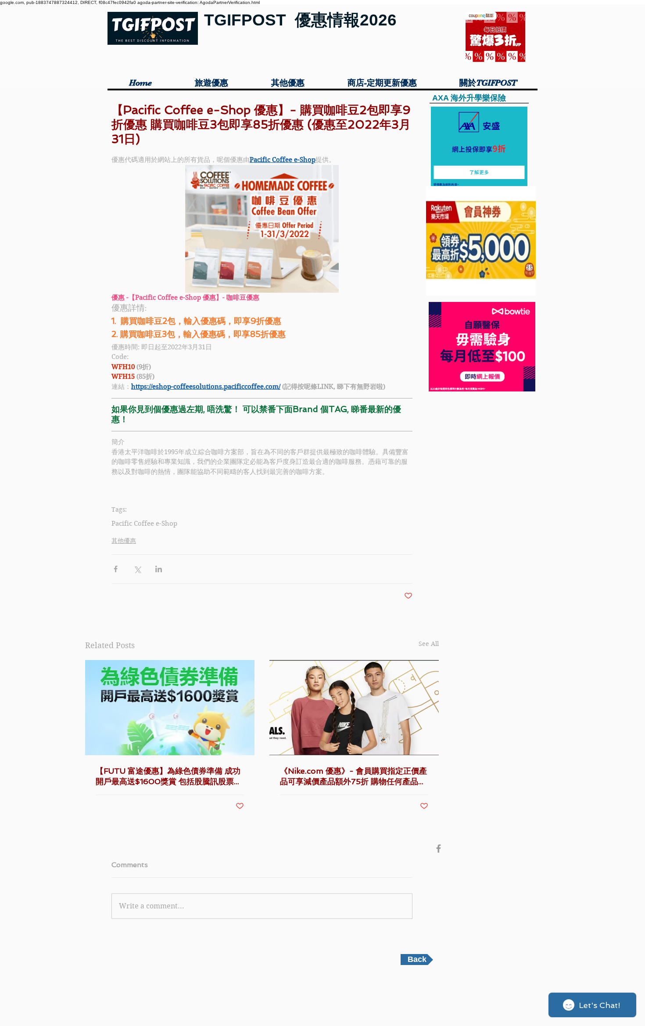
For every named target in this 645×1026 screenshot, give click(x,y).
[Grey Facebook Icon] (438, 848)
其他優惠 (123, 541)
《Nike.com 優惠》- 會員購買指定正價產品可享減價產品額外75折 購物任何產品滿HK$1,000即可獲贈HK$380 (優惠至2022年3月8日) (353, 776)
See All (429, 644)
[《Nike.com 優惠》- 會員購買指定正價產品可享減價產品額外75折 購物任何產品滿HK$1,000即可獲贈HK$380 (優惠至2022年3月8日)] (354, 707)
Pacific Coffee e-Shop (144, 523)
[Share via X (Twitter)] (137, 569)
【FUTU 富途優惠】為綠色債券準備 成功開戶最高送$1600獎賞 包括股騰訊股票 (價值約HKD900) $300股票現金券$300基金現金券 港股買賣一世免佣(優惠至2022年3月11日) (168, 776)
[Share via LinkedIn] (158, 569)
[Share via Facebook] (115, 569)
